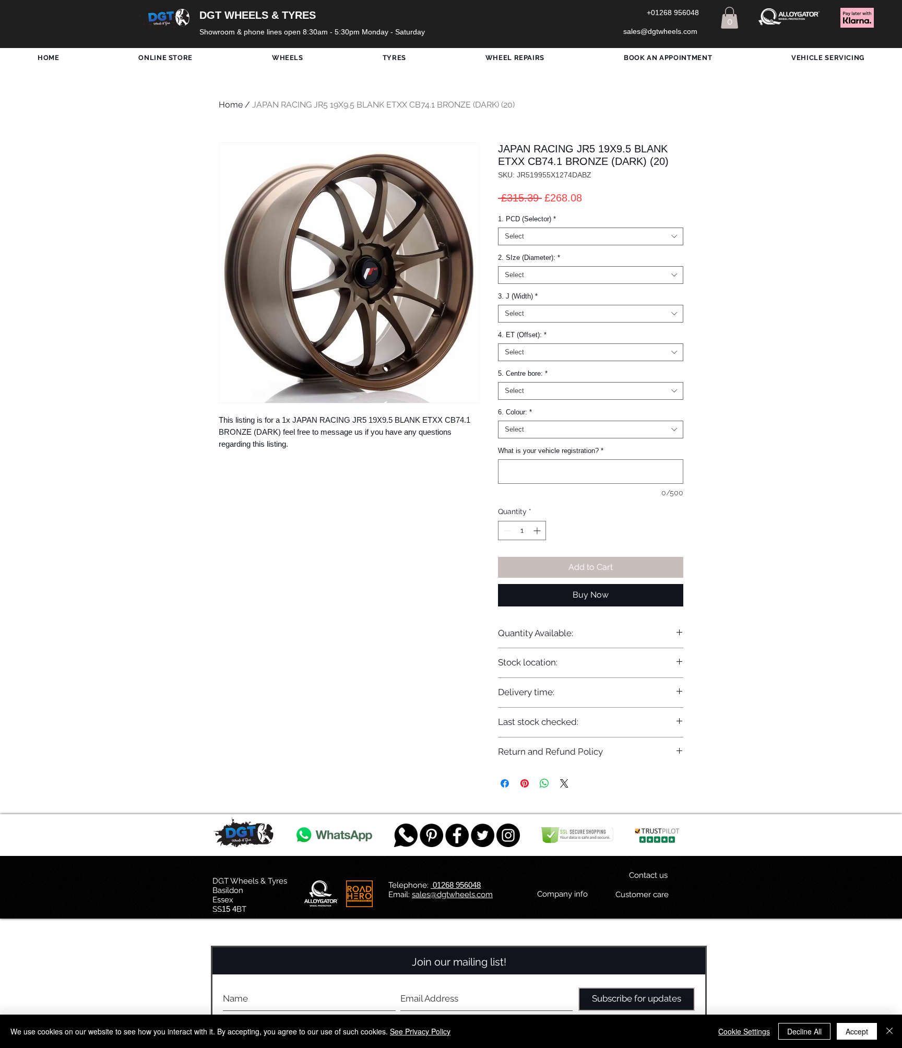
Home (231, 105)
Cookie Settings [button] (744, 1031)
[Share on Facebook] (505, 783)
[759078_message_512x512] (406, 835)
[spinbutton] (522, 530)
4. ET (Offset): (522, 335)
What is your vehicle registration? (550, 451)
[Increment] (537, 530)
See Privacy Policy (420, 1031)
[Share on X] (564, 783)
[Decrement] (506, 530)
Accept (857, 1031)
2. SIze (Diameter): (529, 257)
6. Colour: (515, 412)
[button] (729, 18)
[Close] (889, 1031)
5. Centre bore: (523, 373)
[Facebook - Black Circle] (457, 835)
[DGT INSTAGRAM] (508, 835)
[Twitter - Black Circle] (482, 835)
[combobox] (590, 236)
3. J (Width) (518, 296)
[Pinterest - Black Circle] (431, 835)
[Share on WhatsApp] (544, 783)
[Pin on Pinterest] (524, 783)
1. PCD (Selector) (527, 219)
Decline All (804, 1031)
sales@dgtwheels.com (452, 894)
